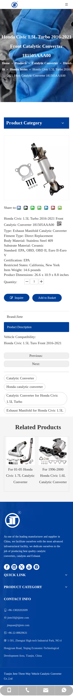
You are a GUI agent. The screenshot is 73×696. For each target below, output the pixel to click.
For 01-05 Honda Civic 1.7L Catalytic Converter (20, 475)
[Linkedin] (14, 566)
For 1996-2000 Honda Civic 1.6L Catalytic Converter (53, 475)
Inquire (19, 297)
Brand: (11, 317)
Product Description (19, 327)
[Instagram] (36, 566)
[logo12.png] (13, 519)
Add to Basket (47, 297)
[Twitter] (22, 566)
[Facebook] (7, 566)
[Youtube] (29, 566)
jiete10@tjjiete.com (18, 617)
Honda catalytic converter (24, 387)
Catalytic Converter (20, 378)
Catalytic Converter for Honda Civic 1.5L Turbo (32, 399)
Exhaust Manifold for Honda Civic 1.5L (34, 410)
